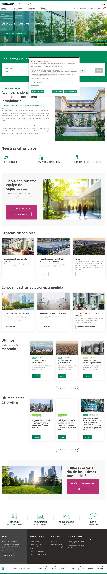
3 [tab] (65, 388)
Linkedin (94, 539)
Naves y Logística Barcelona (38, 554)
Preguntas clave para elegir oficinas (76, 546)
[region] (54, 76)
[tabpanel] (41, 360)
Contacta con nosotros (95, 8)
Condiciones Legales (55, 567)
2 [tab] (62, 388)
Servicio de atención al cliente (81, 568)
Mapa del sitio (73, 568)
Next (77, 388)
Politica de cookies (35, 85)
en (102, 4)
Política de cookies (47, 568)
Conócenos (54, 541)
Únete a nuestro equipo (57, 547)
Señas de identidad (56, 544)
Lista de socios (34, 87)
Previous (56, 388)
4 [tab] (67, 388)
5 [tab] (69, 388)
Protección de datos (41, 567)
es (104, 4)
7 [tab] (73, 388)
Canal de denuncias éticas (90, 568)
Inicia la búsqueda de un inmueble (14, 33)
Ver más (36, 376)
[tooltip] (105, 44)
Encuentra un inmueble (81, 8)
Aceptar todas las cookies (70, 91)
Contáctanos (8, 555)
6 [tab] (71, 388)
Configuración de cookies (37, 91)
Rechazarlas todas (58, 91)
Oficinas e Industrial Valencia (36, 547)
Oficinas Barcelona (35, 544)
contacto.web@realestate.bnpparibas (12, 549)
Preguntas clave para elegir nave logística (76, 542)
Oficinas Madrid (34, 541)
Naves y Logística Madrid (37, 551)
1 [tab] (60, 388)
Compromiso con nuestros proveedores (64, 568)
